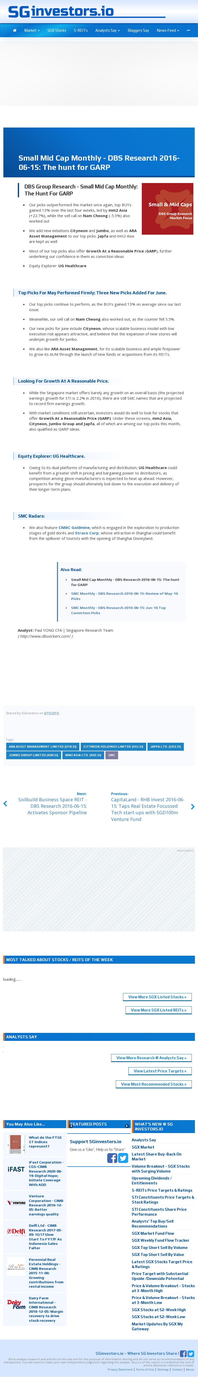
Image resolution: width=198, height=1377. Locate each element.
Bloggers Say (138, 30)
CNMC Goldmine (74, 527)
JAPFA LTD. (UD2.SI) (165, 746)
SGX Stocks (56, 30)
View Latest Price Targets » (160, 1071)
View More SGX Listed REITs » (158, 1010)
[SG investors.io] (14, 30)
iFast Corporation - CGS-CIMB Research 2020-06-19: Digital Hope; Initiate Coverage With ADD (46, 1173)
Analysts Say (106, 30)
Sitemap (163, 1369)
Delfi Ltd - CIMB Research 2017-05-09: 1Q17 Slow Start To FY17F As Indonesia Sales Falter (45, 1236)
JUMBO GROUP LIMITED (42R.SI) (33, 755)
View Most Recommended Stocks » (153, 1084)
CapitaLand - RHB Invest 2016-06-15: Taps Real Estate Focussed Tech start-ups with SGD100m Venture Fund (147, 809)
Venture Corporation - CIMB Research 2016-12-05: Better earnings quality (46, 1205)
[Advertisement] (99, 889)
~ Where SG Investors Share (136, 1353)
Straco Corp (87, 532)
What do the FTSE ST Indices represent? (45, 1142)
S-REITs (81, 30)
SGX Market (143, 1147)
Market (30, 30)
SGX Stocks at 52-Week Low (158, 1317)
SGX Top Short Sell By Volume (160, 1247)
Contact (177, 1369)
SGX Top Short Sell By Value (158, 1254)
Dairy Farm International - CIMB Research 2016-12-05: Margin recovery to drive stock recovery (46, 1309)
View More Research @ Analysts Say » (151, 1058)
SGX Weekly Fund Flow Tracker (160, 1240)
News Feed (167, 30)
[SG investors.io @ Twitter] (123, 1157)
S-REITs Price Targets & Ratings (162, 1190)
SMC (111, 755)
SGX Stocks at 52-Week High (159, 1310)
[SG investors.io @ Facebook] (112, 1157)
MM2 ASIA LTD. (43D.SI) (83, 755)
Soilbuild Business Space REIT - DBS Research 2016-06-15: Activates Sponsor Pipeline (52, 806)
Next (127, 1126)
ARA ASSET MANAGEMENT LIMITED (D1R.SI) (43, 746)
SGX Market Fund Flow (153, 1233)
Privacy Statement (120, 1369)
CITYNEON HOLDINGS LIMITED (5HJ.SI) (113, 746)
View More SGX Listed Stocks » (157, 997)
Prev (71, 1126)
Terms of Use (145, 1369)
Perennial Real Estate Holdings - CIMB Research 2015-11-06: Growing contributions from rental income (46, 1272)
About (190, 1369)
